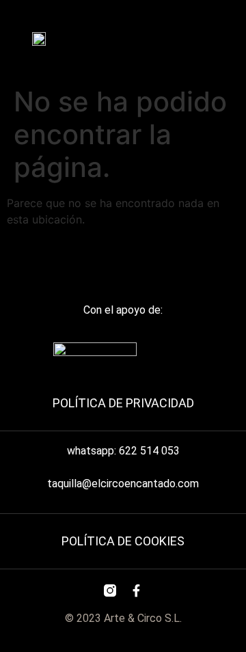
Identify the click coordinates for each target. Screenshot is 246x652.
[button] (187, 35)
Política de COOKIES (123, 541)
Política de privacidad (123, 403)
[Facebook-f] (136, 590)
